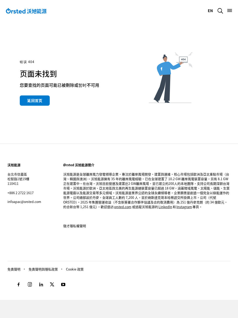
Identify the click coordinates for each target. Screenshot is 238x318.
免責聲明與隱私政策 (43, 269)
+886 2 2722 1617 (20, 192)
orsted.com (122, 206)
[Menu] (229, 10)
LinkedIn (165, 206)
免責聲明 (13, 269)
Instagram (184, 206)
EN (211, 10)
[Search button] (220, 11)
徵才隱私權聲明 (74, 225)
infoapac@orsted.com (24, 201)
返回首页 (34, 100)
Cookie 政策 (75, 269)
